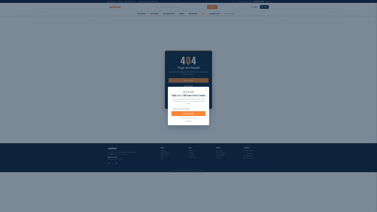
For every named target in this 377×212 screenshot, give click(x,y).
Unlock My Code (188, 114)
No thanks (188, 121)
